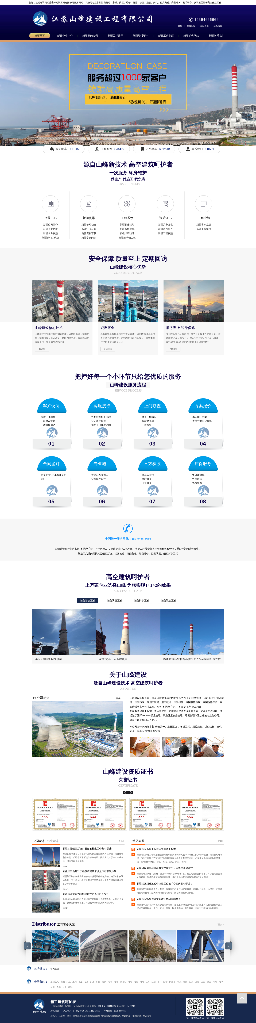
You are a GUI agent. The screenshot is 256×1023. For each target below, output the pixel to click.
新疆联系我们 (216, 35)
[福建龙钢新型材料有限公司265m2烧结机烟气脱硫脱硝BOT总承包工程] (192, 632)
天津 (221, 981)
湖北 (136, 981)
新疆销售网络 (191, 35)
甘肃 (86, 981)
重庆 (74, 981)
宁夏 (179, 981)
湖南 (142, 981)
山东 (191, 981)
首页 (180, 26)
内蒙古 (172, 981)
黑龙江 (123, 981)
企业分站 (191, 26)
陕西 (209, 981)
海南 (110, 981)
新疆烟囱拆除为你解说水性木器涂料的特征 (86, 894)
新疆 (53, 987)
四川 (215, 981)
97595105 (131, 1006)
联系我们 (218, 26)
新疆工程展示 (115, 35)
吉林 (159, 981)
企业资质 (204, 26)
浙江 (70, 987)
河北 (116, 981)
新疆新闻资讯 (90, 35)
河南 (130, 981)
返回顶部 (242, 998)
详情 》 (66, 867)
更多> (119, 698)
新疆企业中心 (65, 35)
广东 (92, 981)
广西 (98, 981)
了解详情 (107, 349)
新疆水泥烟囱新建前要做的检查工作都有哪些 (87, 848)
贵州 (104, 981)
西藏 (58, 987)
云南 (64, 987)
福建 (80, 981)
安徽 (63, 981)
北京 (69, 981)
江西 (154, 981)
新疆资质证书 (141, 35)
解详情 (42, 349)
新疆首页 (39, 35)
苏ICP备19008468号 (107, 1006)
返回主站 (55, 981)
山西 (203, 981)
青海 (185, 981)
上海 (197, 981)
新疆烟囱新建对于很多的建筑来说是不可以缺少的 (89, 871)
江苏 (148, 981)
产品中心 (67, 1011)
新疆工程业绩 (166, 35)
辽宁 (165, 981)
